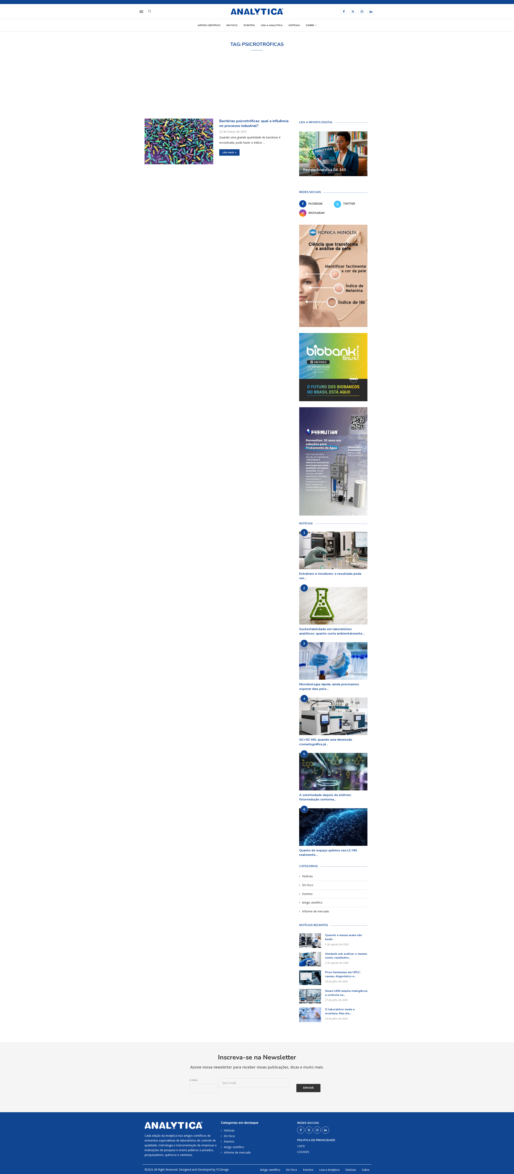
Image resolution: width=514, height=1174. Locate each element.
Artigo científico (209, 25)
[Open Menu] (141, 11)
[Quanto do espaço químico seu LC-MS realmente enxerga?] (333, 827)
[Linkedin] (370, 11)
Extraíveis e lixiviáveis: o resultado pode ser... (330, 576)
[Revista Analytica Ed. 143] (333, 153)
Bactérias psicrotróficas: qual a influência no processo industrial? (254, 123)
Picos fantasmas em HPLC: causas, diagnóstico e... (343, 974)
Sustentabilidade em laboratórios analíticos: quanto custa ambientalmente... (332, 631)
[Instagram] (361, 11)
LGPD (301, 1146)
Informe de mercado (315, 911)
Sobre (310, 25)
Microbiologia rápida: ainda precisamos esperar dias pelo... (329, 686)
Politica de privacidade (316, 1140)
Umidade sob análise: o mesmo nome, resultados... (346, 956)
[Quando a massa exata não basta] (310, 940)
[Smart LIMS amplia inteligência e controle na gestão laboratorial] (310, 996)
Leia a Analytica (271, 25)
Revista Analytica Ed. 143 (324, 169)
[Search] (150, 11)
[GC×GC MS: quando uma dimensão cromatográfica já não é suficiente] (333, 716)
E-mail (194, 1080)
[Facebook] (343, 11)
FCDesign (222, 1169)
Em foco (232, 25)
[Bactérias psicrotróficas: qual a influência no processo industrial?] (179, 141)
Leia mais (228, 152)
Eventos (249, 25)
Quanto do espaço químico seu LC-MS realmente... (328, 852)
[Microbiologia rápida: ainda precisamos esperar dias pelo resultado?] (333, 661)
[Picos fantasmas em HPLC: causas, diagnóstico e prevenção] (310, 977)
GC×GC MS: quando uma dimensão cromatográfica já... (325, 741)
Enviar (308, 1088)
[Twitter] (352, 11)
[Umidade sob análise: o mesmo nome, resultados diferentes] (310, 959)
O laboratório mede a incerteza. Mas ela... (340, 1011)
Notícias (294, 25)
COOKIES (303, 1152)
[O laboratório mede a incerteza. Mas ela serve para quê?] (310, 1014)
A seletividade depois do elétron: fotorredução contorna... (325, 797)
